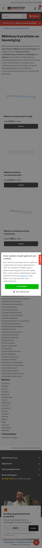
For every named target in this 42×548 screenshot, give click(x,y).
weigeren (24, 276)
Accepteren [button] (22, 286)
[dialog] (21, 274)
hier (14, 278)
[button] (21, 292)
